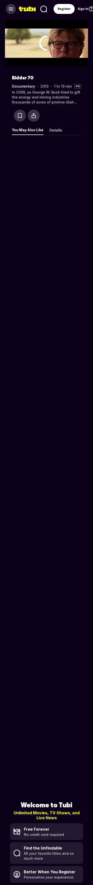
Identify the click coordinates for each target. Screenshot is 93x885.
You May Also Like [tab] (27, 130)
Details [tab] (55, 130)
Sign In (83, 9)
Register (64, 9)
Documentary (23, 86)
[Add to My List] (20, 116)
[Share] (34, 116)
